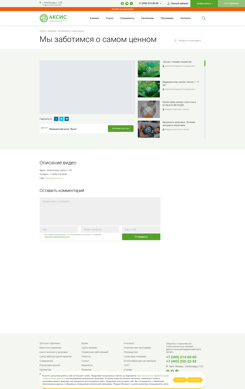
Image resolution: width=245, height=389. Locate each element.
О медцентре (46, 361)
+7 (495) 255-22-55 (181, 361)
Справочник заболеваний (95, 352)
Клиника (94, 18)
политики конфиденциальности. (57, 237)
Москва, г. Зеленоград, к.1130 (189, 366)
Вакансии (86, 369)
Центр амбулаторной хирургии (55, 356)
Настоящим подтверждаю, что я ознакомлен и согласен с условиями (72, 236)
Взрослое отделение (50, 347)
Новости (86, 356)
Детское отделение (50, 343)
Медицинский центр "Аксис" (63, 129)
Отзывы (128, 369)
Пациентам (45, 369)
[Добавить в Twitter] (61, 119)
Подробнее (195, 380)
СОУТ (127, 365)
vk (126, 3)
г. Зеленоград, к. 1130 (52, 2)
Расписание (147, 18)
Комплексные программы (137, 347)
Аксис (57, 18)
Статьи (85, 361)
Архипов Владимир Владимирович (180, 66)
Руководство (131, 352)
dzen (131, 3)
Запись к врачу (204, 4)
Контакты (185, 18)
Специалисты (127, 18)
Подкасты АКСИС (122, 3)
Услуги (109, 18)
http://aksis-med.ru (54, 178)
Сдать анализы (89, 347)
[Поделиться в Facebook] (56, 119)
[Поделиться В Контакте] (67, 119)
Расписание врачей (50, 365)
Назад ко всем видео (189, 40)
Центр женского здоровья (54, 352)
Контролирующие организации (140, 361)
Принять (180, 380)
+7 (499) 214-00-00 (181, 357)
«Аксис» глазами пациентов (177, 61)
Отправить (141, 236)
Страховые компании (135, 356)
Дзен (176, 371)
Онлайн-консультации (122, 9)
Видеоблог (87, 365)
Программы (167, 18)
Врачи (85, 343)
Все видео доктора (120, 128)
